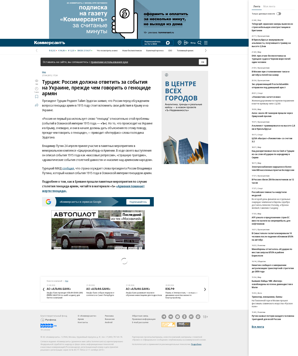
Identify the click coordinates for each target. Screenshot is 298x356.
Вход (193, 42)
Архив (81, 319)
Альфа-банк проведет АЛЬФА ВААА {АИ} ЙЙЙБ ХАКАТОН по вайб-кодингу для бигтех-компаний (65, 295)
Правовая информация (144, 319)
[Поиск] (199, 42)
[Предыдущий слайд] (44, 289)
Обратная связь (140, 315)
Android (108, 322)
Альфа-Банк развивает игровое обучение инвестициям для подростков (144, 294)
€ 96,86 (62, 50)
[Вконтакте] (170, 316)
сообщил (68, 168)
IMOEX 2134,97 (84, 50)
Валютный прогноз (155, 50)
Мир (44, 72)
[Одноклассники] (184, 316)
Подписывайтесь (138, 201)
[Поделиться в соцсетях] (36, 105)
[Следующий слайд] (205, 289)
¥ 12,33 (71, 50)
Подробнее (196, 344)
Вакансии (110, 319)
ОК (202, 62)
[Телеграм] (164, 316)
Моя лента (269, 6)
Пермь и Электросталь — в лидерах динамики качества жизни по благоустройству (181, 295)
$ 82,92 (52, 50)
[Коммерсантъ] (49, 43)
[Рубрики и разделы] (205, 42)
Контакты (83, 322)
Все (66, 281)
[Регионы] (179, 42)
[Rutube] (191, 316)
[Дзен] (177, 316)
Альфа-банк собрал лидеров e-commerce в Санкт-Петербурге (100, 294)
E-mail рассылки (140, 322)
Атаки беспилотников (132, 50)
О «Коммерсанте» (87, 315)
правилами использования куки (109, 62)
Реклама (109, 315)
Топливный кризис (185, 50)
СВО (170, 50)
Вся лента (258, 327)
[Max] (198, 316)
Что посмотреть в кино (107, 50)
